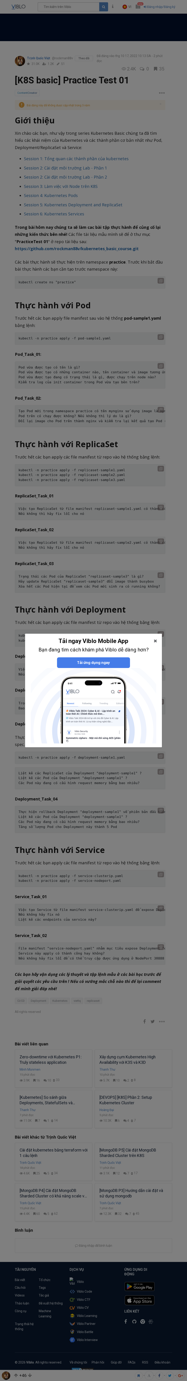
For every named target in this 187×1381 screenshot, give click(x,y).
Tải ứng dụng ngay (93, 662)
